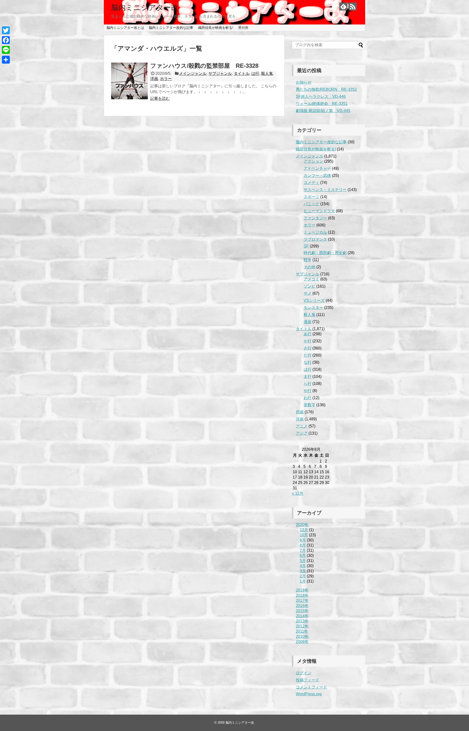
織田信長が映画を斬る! (215, 28)
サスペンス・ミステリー (325, 190)
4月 (303, 566)
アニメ (302, 426)
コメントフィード (311, 687)
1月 (303, 581)
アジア (302, 433)
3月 (303, 571)
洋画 (154, 79)
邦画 (300, 412)
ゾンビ (309, 286)
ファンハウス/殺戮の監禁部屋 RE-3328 (204, 65)
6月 (303, 555)
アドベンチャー (317, 168)
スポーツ (311, 197)
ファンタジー (315, 218)
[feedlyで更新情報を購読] (343, 6)
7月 (303, 550)
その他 (309, 267)
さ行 (307, 348)
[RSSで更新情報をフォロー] (353, 6)
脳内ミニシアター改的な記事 (171, 28)
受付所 (243, 28)
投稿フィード (307, 680)
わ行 (307, 398)
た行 (307, 355)
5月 (303, 561)
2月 (303, 576)
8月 (303, 545)
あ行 (307, 334)
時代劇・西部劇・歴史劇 (325, 253)
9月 (303, 540)
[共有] (6, 60)
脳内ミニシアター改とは (125, 28)
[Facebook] (6, 40)
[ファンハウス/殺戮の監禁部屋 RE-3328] (129, 81)
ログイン (303, 673)
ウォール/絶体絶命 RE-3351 (322, 103)
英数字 (309, 405)
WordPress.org (309, 694)
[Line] (6, 50)
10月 (304, 535)
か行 (307, 341)
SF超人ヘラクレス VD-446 (321, 96)
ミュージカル (315, 232)
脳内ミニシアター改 (144, 7)
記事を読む (160, 98)
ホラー (166, 79)
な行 (307, 362)
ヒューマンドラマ (319, 211)
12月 (304, 530)
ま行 (307, 376)
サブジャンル (220, 73)
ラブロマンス (315, 239)
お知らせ (303, 82)
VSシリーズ (314, 300)
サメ (307, 293)
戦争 (307, 260)
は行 (255, 73)
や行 (307, 391)
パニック (311, 204)
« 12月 (297, 493)
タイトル (241, 73)
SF (306, 246)
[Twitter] (6, 30)
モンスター (313, 307)
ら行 (307, 384)
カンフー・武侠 (317, 175)
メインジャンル (192, 73)
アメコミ (311, 279)
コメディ (311, 182)
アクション (313, 161)
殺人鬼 (267, 73)
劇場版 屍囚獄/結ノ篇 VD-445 (323, 111)
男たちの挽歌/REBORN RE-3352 (326, 89)
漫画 (307, 322)
